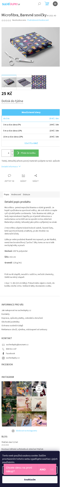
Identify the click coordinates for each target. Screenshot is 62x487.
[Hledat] (39, 4)
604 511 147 (11, 349)
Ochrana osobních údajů (12, 325)
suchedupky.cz (13, 357)
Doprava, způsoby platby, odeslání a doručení (22, 318)
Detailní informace (10, 166)
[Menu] (55, 4)
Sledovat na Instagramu (26, 430)
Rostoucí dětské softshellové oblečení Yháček (22, 449)
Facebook (10, 353)
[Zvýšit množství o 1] (12, 151)
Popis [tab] (6, 194)
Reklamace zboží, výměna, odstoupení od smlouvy (24, 329)
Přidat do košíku (28, 153)
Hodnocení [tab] (16, 194)
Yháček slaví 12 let (10, 442)
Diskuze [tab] (26, 194)
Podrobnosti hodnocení (38, 20)
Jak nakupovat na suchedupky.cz (16, 310)
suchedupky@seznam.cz (17, 344)
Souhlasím (30, 479)
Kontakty (6, 314)
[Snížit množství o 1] (12, 155)
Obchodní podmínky (11, 321)
